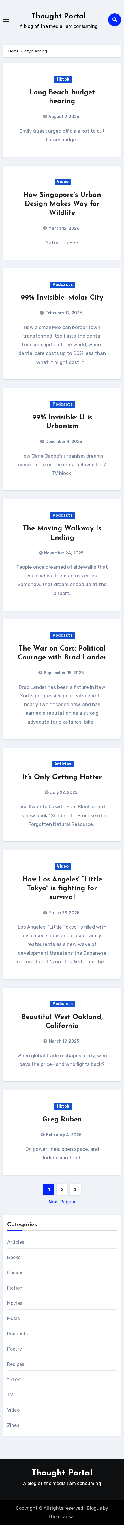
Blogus (94, 1508)
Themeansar (61, 1516)
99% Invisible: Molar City (62, 297)
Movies (14, 1303)
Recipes (15, 1364)
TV (10, 1394)
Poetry (14, 1349)
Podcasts (62, 284)
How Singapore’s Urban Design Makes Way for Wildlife (62, 204)
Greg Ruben (62, 1119)
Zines (13, 1425)
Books (13, 1257)
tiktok (62, 79)
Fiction (14, 1288)
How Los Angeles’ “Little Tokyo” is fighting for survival (62, 888)
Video (63, 181)
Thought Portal (58, 16)
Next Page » (62, 1202)
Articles (62, 764)
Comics (15, 1272)
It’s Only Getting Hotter (62, 777)
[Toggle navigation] (6, 20)
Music (13, 1318)
